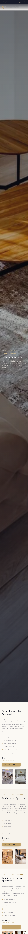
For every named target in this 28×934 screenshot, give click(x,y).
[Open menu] (25, 7)
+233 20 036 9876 (22, 2)
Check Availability (10, 764)
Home (3, 350)
